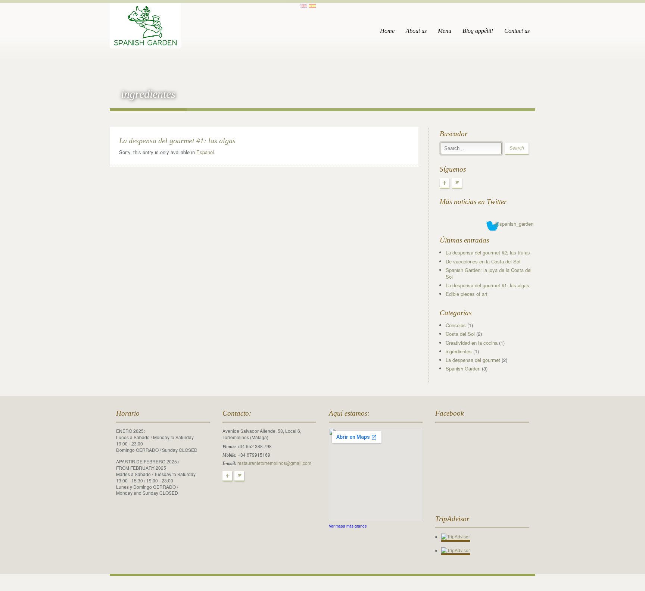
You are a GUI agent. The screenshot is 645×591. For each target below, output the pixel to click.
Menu (444, 31)
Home (387, 31)
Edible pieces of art (466, 293)
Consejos (456, 325)
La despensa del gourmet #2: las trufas (488, 252)
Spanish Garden (463, 368)
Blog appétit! (477, 31)
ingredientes (459, 351)
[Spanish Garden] (145, 23)
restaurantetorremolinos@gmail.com (274, 463)
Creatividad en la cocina (472, 342)
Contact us (517, 31)
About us (416, 31)
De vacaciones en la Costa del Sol (483, 261)
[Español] (312, 6)
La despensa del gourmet (473, 359)
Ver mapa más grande (348, 526)
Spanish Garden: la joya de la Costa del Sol (489, 273)
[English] (303, 6)
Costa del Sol (460, 333)
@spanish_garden (514, 223)
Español (205, 152)
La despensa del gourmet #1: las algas (177, 141)
